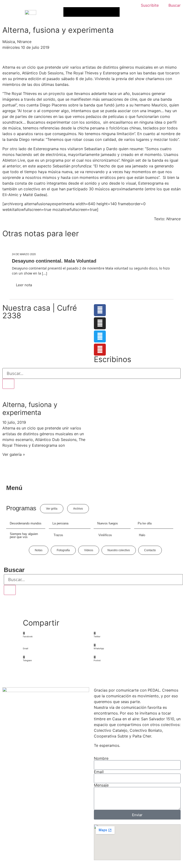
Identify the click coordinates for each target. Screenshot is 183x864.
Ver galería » (13, 454)
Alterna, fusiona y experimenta (29, 409)
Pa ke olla (145, 523)
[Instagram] (100, 323)
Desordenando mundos (25, 523)
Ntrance (24, 41)
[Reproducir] (69, 12)
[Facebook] (100, 310)
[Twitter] (100, 336)
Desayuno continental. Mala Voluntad (54, 261)
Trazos (58, 535)
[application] (91, 12)
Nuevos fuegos (107, 523)
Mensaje (101, 785)
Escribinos (112, 359)
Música (8, 41)
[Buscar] (8, 384)
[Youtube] (100, 350)
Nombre (101, 758)
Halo (142, 535)
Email (99, 772)
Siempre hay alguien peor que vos (24, 535)
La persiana (60, 523)
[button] (56, 635)
